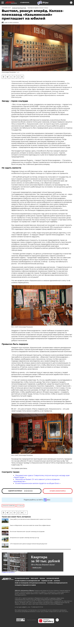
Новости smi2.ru (8, 572)
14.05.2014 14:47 (6, 8)
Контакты (57, 580)
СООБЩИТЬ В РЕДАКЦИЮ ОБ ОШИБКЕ (25, 585)
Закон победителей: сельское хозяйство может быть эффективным (30, 525)
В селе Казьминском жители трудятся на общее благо (37, 483)
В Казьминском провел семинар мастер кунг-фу (24, 537)
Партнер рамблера (31, 619)
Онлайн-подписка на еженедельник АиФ (27, 580)
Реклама (42, 578)
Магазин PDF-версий (53, 578)
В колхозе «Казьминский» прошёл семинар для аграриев (27, 531)
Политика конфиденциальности (57, 583)
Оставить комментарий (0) (58, 491)
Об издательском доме (22, 578)
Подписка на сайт (46, 580)
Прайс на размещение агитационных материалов (30, 583)
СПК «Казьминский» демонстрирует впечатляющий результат (28, 543)
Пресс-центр (34, 578)
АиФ (18, 72)
